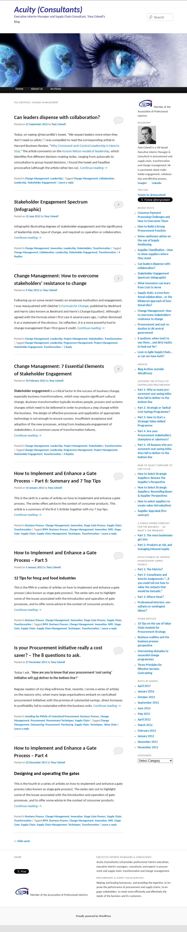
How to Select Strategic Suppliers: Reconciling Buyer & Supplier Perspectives (155, 491)
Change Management (37, 178)
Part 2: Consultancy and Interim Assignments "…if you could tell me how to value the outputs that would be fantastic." (153, 583)
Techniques (74, 533)
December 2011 (148, 742)
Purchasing (67, 724)
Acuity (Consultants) (48, 10)
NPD (110, 529)
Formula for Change (74, 306)
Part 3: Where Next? (151, 597)
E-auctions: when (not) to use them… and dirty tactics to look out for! (155, 342)
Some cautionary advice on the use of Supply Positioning (154, 240)
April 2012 (144, 719)
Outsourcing (37, 724)
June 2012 (144, 708)
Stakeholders (84, 248)
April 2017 (144, 686)
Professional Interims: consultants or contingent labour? (154, 606)
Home (19, 89)
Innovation (56, 248)
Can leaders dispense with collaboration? (57, 117)
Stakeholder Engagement (42, 182)
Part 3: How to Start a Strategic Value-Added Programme (151, 421)
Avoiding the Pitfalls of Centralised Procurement (52, 716)
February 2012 (147, 730)
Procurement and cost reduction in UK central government (154, 328)
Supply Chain (114, 525)
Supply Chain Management (52, 533)
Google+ (142, 183)
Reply (68, 347)
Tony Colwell (59, 124)
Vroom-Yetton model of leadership (85, 151)
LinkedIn (156, 183)
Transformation (101, 248)
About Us (37, 89)
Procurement (38, 720)
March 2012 (145, 725)
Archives (55, 89)
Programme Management (78, 343)
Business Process (34, 525)
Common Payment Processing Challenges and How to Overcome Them (154, 217)
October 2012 (146, 697)
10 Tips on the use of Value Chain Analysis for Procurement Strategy (154, 627)
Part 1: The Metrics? (150, 569)
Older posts (22, 841)
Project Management (75, 339)
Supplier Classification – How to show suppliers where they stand (155, 254)
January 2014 (146, 691)
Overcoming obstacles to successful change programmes (153, 655)
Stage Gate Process (95, 525)
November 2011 (148, 747)
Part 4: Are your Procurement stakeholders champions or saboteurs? (154, 435)
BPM (45, 529)
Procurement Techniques (60, 720)
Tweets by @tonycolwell (152, 195)
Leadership (56, 178)
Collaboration (106, 178)
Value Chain (110, 724)
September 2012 (148, 702)
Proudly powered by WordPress (93, 916)
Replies (69, 454)
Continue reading (93, 168)
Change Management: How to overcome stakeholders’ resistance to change (154, 315)
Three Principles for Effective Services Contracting (150, 669)
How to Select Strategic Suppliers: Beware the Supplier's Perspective (152, 478)
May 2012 (144, 714)
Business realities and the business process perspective (153, 641)
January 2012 (146, 736)
